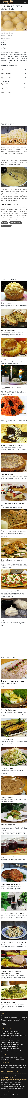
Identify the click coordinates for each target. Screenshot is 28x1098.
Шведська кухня (5, 1051)
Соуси (13, 1059)
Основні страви (5, 1057)
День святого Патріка (6, 1082)
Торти (21, 1067)
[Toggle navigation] (25, 1)
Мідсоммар (19, 1084)
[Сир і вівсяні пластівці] (14, 136)
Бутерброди (9, 1065)
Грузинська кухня (14, 1040)
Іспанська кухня (5, 1033)
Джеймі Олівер (5, 1096)
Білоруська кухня (5, 1039)
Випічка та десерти (16, 222)
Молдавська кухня (6, 1046)
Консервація (23, 1059)
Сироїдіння (19, 1075)
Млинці (3, 1065)
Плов (5, 1067)
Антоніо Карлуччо (5, 1094)
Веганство (12, 1075)
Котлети (15, 1065)
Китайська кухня (5, 1042)
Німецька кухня (16, 1046)
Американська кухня (20, 1035)
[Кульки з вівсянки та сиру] (9, 158)
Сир (2, 69)
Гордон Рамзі (14, 1094)
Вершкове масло (6, 77)
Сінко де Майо (11, 1084)
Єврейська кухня (5, 1031)
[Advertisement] (14, 109)
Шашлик (3, 1069)
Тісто (17, 1067)
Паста (24, 1065)
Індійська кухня (15, 1031)
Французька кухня (15, 1050)
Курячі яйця (4, 88)
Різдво (15, 1088)
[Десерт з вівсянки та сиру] (9, 205)
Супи (11, 1057)
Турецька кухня (5, 1048)
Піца (2, 1067)
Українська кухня (5, 1050)
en (21, 2)
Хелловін (19, 1086)
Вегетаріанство (6, 226)
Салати (15, 1057)
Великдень (4, 1084)
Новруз (15, 1082)
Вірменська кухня (15, 1039)
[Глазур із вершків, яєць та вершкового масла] (14, 177)
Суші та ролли (11, 1067)
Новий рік (20, 1088)
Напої (17, 1059)
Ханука (10, 1088)
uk (16, 2)
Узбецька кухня (14, 1048)
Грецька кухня (4, 1040)
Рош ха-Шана (4, 1086)
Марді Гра (15, 1080)
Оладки (20, 1065)
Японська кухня (14, 1051)
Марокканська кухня (6, 1044)
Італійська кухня (14, 1033)
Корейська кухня (15, 1042)
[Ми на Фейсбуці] (2, 1024)
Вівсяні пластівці (6, 73)
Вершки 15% (4, 84)
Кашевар (4, 222)
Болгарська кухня (5, 1037)
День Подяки (4, 1088)
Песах (19, 1082)
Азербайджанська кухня (7, 1035)
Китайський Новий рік (6, 1080)
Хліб (25, 1067)
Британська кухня (16, 1037)
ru (18, 2)
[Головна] (7, 2)
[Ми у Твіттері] (5, 1024)
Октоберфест (12, 1086)
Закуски (20, 1057)
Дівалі (23, 1086)
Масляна (21, 1080)
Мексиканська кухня (18, 1044)
